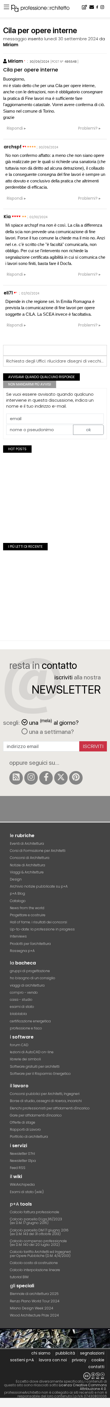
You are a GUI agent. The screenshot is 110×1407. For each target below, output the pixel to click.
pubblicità (65, 1353)
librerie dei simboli (25, 1059)
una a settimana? (51, 731)
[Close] (3, 1404)
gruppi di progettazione (30, 970)
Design (16, 879)
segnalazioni (92, 1353)
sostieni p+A (22, 1360)
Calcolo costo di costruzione (34, 1262)
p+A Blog (17, 893)
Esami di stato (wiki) (27, 1191)
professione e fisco (26, 1028)
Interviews (18, 936)
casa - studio (21, 999)
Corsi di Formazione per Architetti (37, 850)
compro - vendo (24, 992)
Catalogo (18, 900)
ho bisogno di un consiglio (32, 978)
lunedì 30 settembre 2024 (71, 39)
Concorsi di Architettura (29, 857)
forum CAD (19, 1044)
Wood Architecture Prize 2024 (34, 1315)
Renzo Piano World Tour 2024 (35, 1301)
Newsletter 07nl (22, 1153)
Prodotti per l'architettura (30, 943)
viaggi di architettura (27, 985)
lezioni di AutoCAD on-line (32, 1052)
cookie (97, 1360)
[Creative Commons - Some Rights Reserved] (55, 1375)
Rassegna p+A (22, 950)
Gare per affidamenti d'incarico (36, 1115)
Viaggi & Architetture (27, 872)
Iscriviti (93, 746)
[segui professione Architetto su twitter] (61, 778)
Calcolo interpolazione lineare (35, 1269)
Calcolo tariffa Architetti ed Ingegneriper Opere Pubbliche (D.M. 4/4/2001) (40, 1253)
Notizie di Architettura (27, 865)
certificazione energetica (30, 1021)
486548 (71, 61)
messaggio (15, 39)
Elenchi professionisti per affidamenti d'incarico (50, 1108)
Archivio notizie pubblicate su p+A (39, 886)
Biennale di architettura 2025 (34, 1293)
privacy (79, 1360)
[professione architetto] (44, 9)
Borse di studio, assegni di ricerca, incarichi (46, 1100)
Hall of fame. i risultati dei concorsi (38, 922)
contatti (96, 1367)
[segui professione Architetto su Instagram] (31, 778)
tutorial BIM (19, 1277)
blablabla (18, 1013)
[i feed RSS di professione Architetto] (16, 778)
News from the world (27, 907)
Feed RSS (17, 1167)
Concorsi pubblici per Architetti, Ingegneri (45, 1093)
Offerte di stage (22, 1122)
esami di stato (22, 1006)
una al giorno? (54, 722)
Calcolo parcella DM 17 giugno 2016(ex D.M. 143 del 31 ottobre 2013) (39, 1232)
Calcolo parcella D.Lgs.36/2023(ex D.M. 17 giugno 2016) (36, 1221)
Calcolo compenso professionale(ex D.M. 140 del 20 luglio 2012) (38, 1243)
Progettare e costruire (27, 915)
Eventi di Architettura (27, 843)
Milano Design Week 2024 (31, 1308)
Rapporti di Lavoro (25, 1129)
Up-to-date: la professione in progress (42, 929)
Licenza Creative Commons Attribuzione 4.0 (83, 1387)
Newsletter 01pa (23, 1160)
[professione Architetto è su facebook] (46, 778)
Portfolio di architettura (29, 1136)
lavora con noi (53, 1360)
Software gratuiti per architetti (35, 1066)
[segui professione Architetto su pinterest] (76, 778)
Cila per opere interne (30, 69)
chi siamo (40, 1353)
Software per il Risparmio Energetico (40, 1073)
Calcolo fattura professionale (34, 1212)
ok (88, 430)
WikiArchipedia (22, 1184)
